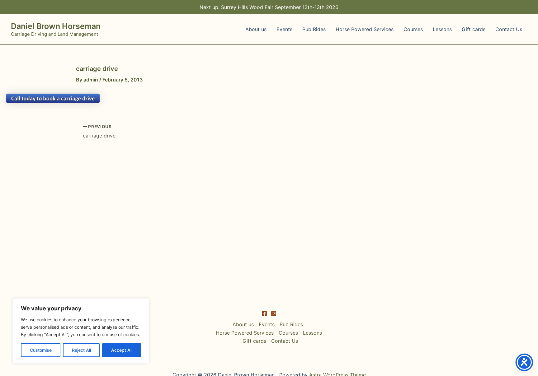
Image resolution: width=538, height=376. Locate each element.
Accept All (121, 350)
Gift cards (473, 29)
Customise (41, 350)
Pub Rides (314, 29)
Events (284, 29)
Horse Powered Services (365, 29)
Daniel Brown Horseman (56, 26)
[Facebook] (264, 313)
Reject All (81, 350)
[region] (80, 331)
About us (256, 29)
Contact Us (508, 29)
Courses (413, 29)
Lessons (442, 29)
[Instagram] (273, 313)
